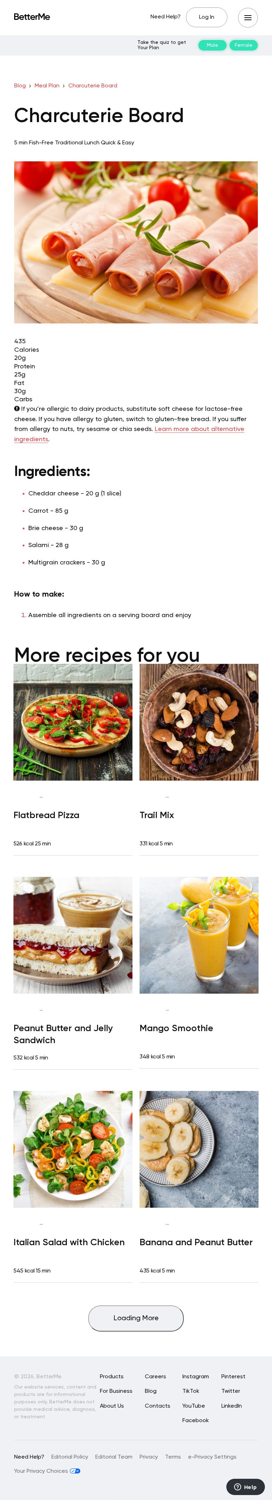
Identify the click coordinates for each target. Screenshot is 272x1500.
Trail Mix (157, 815)
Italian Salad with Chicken (69, 1242)
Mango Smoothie (176, 1028)
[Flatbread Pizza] (72, 722)
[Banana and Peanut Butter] (199, 1149)
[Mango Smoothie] (199, 935)
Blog (20, 86)
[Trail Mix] (199, 722)
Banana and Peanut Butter (196, 1242)
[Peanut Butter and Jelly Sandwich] (72, 935)
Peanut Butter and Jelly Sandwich (63, 1034)
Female (244, 45)
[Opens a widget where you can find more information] (245, 1487)
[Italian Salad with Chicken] (72, 1149)
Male (212, 45)
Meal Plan (47, 86)
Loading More (136, 1318)
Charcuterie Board (92, 86)
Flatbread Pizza (46, 815)
